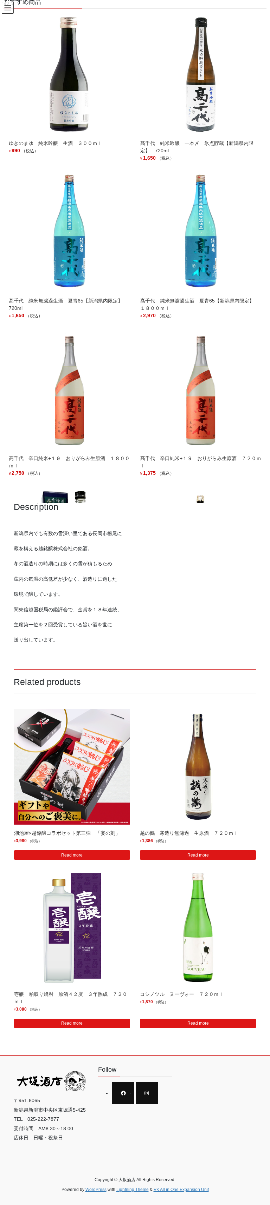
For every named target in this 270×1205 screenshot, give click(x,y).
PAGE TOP (257, 1162)
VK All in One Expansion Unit (181, 1189)
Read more (72, 855)
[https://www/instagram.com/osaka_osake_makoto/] (147, 1093)
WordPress (96, 1189)
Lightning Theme (132, 1189)
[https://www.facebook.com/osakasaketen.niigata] (123, 1093)
